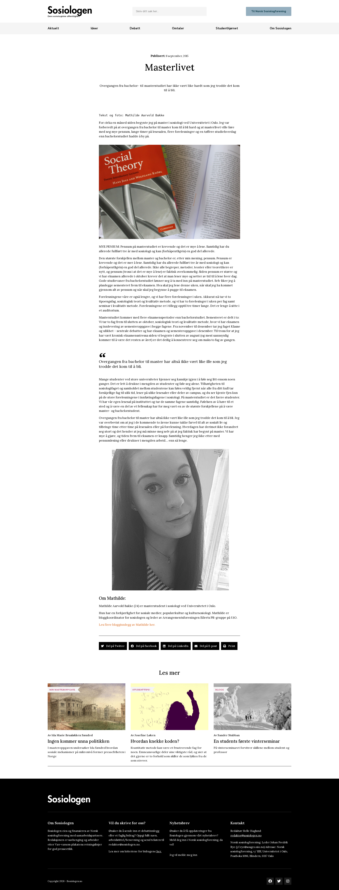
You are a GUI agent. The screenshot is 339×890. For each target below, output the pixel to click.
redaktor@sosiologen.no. (124, 844)
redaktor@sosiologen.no (245, 835)
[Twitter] (278, 881)
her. (159, 851)
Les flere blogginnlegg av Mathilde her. (127, 625)
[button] (113, 646)
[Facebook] (270, 881)
